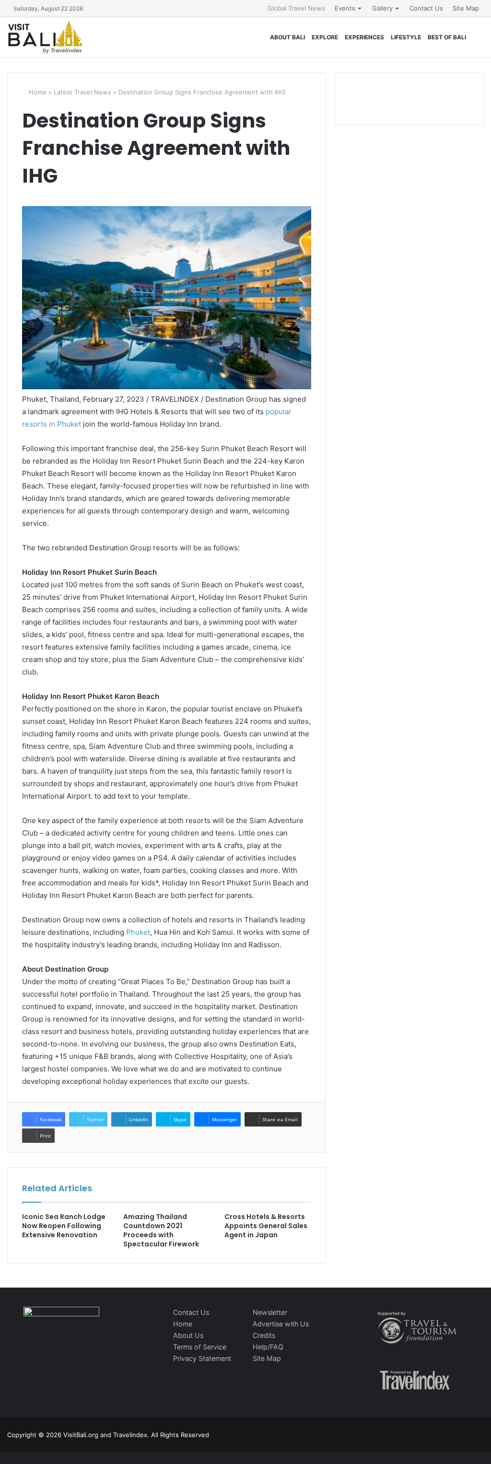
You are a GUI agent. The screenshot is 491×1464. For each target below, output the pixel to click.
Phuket (138, 932)
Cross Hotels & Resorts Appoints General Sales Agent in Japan (265, 1226)
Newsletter (270, 1312)
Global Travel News (296, 8)
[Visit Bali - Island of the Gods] (45, 37)
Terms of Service (199, 1347)
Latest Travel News (82, 92)
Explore (325, 37)
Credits (264, 1335)
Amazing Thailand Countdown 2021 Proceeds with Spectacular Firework (161, 1230)
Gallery (382, 8)
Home (37, 92)
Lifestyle (406, 37)
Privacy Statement (202, 1358)
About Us (188, 1335)
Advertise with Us (281, 1324)
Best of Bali (447, 37)
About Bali (287, 37)
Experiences (364, 37)
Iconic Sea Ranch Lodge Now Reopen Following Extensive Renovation (63, 1226)
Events (345, 8)
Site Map (466, 8)
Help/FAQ (268, 1347)
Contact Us (426, 8)
